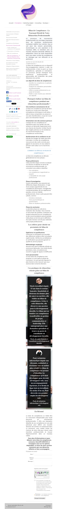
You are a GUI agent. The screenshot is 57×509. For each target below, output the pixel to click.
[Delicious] (10, 109)
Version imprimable (12, 505)
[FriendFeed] (16, 111)
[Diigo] (14, 111)
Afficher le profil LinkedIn (14, 98)
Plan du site (20, 505)
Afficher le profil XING (14, 95)
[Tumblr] (12, 111)
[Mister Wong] (19, 109)
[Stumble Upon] (10, 111)
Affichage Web (47, 506)
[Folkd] (16, 109)
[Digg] (12, 109)
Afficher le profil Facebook (15, 92)
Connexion (48, 505)
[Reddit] (14, 109)
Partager (9, 101)
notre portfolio (14, 122)
